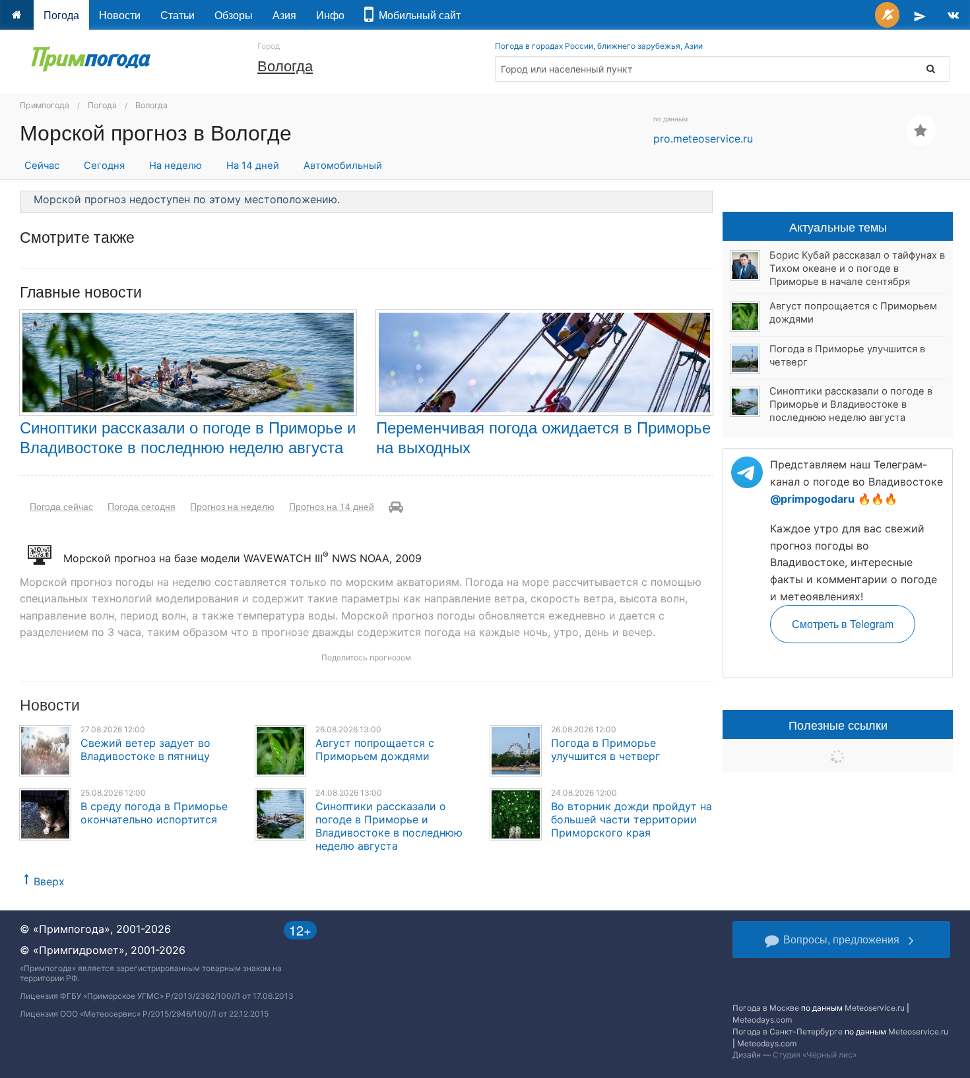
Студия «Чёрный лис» (815, 1055)
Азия (284, 14)
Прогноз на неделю (232, 506)
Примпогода (44, 105)
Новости (120, 14)
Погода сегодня (142, 506)
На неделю (175, 166)
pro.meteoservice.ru (703, 138)
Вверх (49, 881)
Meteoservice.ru (875, 1008)
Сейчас (41, 166)
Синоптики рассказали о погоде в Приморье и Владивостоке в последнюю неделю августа (188, 436)
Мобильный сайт (417, 14)
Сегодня (104, 166)
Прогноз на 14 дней (331, 506)
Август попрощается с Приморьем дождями (374, 749)
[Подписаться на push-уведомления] (887, 15)
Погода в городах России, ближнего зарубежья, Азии (599, 46)
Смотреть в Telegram (842, 623)
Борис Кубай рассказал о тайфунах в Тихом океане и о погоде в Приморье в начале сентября (857, 268)
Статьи (177, 14)
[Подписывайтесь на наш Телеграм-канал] (919, 15)
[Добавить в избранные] (921, 130)
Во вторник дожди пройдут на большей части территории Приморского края (631, 819)
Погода (61, 14)
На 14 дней (252, 166)
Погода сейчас (61, 506)
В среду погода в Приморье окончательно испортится (154, 813)
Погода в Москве (765, 1008)
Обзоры (233, 14)
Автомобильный (343, 166)
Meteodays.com (762, 1020)
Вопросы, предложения (841, 939)
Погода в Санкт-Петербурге (787, 1031)
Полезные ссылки (838, 724)
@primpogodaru (812, 498)
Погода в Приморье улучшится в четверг (605, 749)
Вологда (285, 65)
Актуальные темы (838, 226)
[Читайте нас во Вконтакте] (953, 15)
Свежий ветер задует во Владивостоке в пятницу (145, 749)
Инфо (330, 14)
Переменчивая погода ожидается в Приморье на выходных (543, 436)
